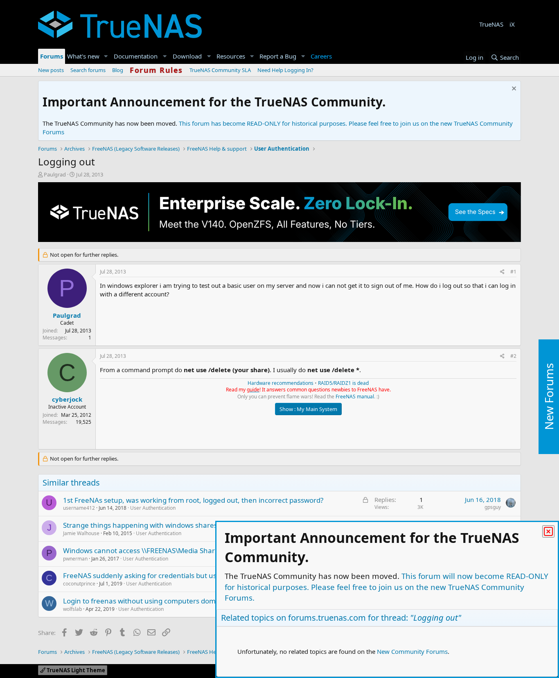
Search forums (88, 70)
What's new (83, 56)
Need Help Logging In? (285, 70)
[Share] (502, 272)
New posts (51, 70)
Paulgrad (55, 174)
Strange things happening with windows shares (140, 525)
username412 (79, 507)
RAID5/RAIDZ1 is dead (343, 383)
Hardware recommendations (280, 383)
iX (512, 24)
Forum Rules (156, 70)
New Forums (549, 396)
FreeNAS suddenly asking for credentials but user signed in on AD (169, 575)
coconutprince (79, 583)
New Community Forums (412, 651)
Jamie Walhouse (81, 533)
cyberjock (67, 399)
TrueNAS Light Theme (75, 670)
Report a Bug (277, 56)
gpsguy (493, 507)
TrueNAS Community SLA (220, 70)
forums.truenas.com (327, 617)
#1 (513, 271)
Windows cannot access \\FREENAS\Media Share (141, 550)
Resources (230, 56)
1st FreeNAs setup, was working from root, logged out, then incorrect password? (193, 500)
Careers (321, 56)
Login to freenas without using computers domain (144, 601)
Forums (51, 56)
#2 (513, 356)
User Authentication (153, 507)
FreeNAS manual (355, 396)
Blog (117, 70)
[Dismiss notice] (512, 89)
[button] (106, 56)
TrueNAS (491, 24)
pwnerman (75, 558)
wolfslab (72, 609)
